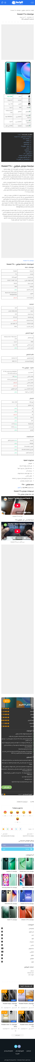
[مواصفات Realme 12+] (9, 864)
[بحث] (2, 2)
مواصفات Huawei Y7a (28, 261)
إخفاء (19, 134)
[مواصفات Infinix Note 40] (9, 896)
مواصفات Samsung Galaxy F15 (9, 887)
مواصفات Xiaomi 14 (12, 920)
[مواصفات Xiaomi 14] (9, 912)
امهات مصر (31, 975)
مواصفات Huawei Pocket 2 (26, 1004)
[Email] (3, 829)
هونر (32, 962)
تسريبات (32, 942)
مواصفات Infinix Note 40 (11, 904)
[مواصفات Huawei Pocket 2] (26, 996)
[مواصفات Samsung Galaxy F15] (9, 880)
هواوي (32, 958)
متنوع (32, 955)
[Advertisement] (17, 42)
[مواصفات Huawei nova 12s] (26, 896)
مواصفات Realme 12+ (11, 871)
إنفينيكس (31, 928)
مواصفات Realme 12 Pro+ (27, 920)
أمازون (19, 487)
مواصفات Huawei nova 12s (27, 904)
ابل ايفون (31, 932)
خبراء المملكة (30, 973)
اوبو (33, 938)
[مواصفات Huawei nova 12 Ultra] (9, 1017)
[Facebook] (20, 829)
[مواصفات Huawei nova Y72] (26, 1017)
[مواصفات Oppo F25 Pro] (26, 880)
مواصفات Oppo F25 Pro (28, 887)
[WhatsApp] (7, 829)
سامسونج (31, 948)
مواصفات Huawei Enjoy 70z (10, 1004)
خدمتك (32, 971)
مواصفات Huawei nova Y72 (27, 1025)
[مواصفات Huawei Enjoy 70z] (9, 996)
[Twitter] (16, 829)
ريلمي (32, 945)
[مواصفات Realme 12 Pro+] (26, 912)
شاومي (32, 952)
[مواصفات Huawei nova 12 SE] (26, 864)
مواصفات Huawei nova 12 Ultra (9, 1025)
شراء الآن (6, 787)
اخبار (33, 935)
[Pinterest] (12, 829)
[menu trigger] (31, 2)
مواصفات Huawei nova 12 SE (27, 871)
